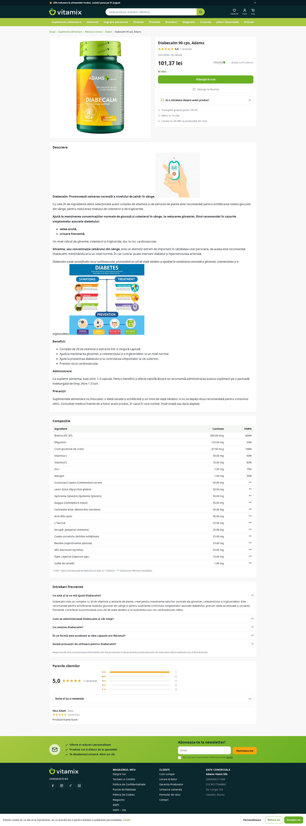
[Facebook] (52, 785)
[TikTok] (70, 785)
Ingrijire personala (116, 22)
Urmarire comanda (170, 789)
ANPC (116, 805)
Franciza (205, 22)
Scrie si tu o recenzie (69, 699)
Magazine (188, 22)
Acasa (52, 31)
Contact (163, 799)
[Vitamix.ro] (65, 12)
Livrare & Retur (168, 779)
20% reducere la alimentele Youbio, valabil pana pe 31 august (86, 2)
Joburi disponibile (227, 22)
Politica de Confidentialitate (129, 784)
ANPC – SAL (119, 810)
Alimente (92, 22)
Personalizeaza (252, 820)
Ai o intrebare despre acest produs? (187, 100)
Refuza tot (274, 820)
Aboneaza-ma (244, 750)
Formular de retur (170, 794)
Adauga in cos (206, 79)
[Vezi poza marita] (100, 87)
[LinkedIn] (79, 785)
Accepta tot (294, 820)
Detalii (229, 757)
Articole (249, 22)
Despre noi (119, 774)
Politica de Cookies (124, 794)
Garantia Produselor (171, 784)
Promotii (154, 22)
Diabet (108, 31)
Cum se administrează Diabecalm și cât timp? (83, 619)
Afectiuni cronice (93, 31)
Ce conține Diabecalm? (68, 627)
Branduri (171, 22)
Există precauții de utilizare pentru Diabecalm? (84, 644)
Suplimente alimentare (66, 22)
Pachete (138, 22)
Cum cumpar (167, 774)
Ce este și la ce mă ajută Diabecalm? (77, 595)
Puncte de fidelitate (124, 789)
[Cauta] (201, 12)
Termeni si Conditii (124, 779)
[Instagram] (61, 785)
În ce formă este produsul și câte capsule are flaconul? (89, 635)
